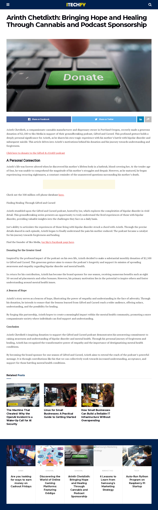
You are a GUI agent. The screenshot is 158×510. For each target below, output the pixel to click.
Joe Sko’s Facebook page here (57, 242)
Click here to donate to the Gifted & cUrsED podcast (35, 153)
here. (61, 194)
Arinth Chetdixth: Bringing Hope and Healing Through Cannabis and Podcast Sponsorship (79, 486)
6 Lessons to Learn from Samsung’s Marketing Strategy (108, 483)
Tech (136, 471)
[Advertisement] (79, 184)
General (13, 404)
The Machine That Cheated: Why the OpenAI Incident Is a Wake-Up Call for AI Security (19, 417)
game (20, 471)
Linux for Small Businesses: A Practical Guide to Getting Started (60, 414)
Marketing (107, 471)
